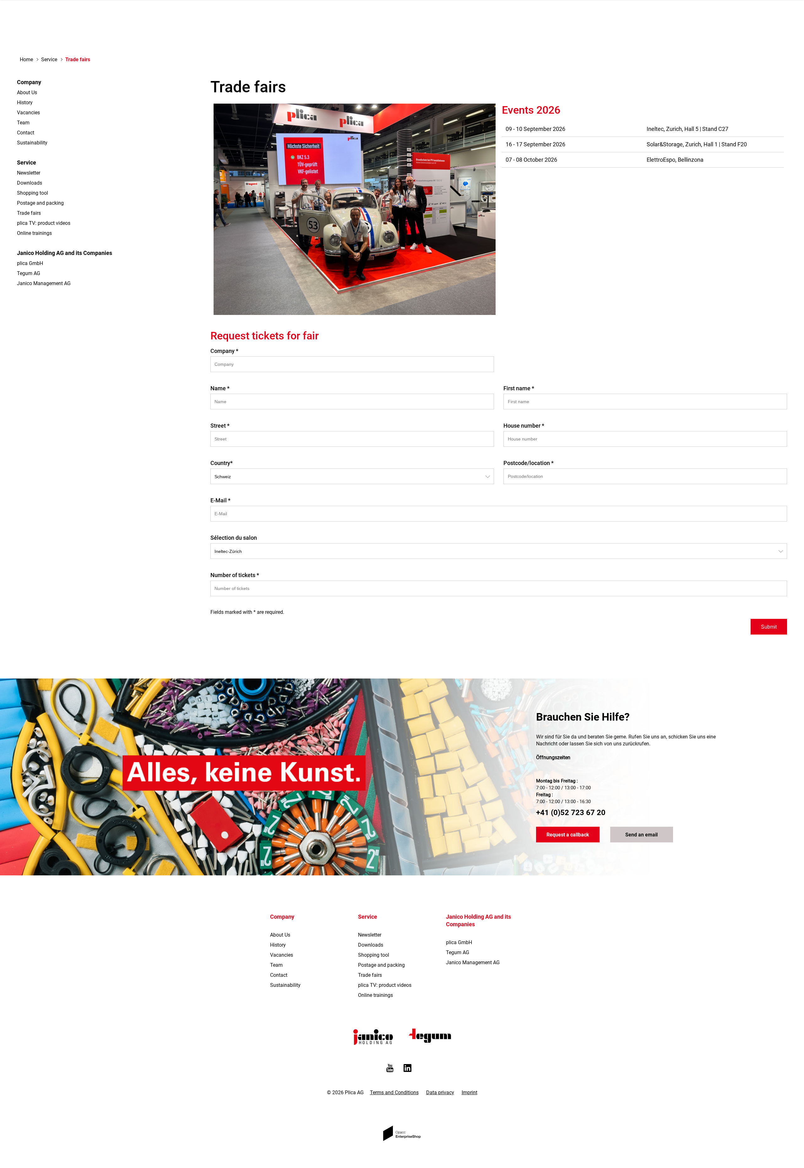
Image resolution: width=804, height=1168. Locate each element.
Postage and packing (40, 203)
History (25, 102)
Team (23, 123)
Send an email (641, 835)
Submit (769, 627)
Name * (220, 388)
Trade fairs (29, 213)
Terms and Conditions (394, 1092)
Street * (220, 425)
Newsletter (28, 173)
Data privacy (440, 1092)
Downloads (29, 183)
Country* (221, 463)
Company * (224, 351)
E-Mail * (220, 500)
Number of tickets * (234, 575)
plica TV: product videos (43, 223)
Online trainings (34, 233)
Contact (25, 133)
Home (26, 59)
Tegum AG (28, 273)
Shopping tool (32, 193)
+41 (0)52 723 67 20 (571, 812)
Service (49, 59)
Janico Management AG (44, 283)
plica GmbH (30, 263)
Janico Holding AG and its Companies (64, 253)
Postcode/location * (528, 463)
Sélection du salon (233, 537)
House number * (523, 425)
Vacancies (28, 113)
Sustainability (32, 143)
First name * (518, 388)
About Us (27, 92)
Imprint (469, 1092)
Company (29, 82)
